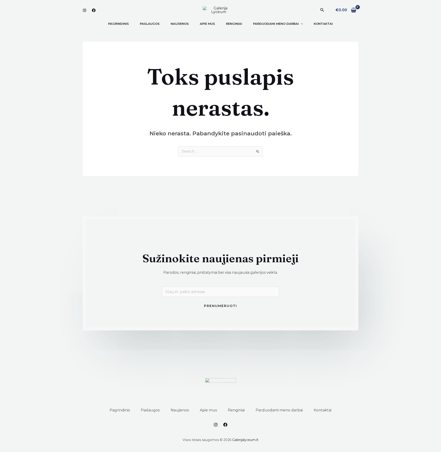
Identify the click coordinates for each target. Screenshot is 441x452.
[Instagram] (84, 10)
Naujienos (180, 410)
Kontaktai (322, 410)
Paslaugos (150, 410)
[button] (322, 10)
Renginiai (236, 410)
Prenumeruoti (220, 306)
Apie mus (208, 410)
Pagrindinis (120, 410)
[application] (301, 23)
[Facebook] (94, 10)
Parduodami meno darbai (279, 410)
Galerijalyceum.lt (245, 440)
